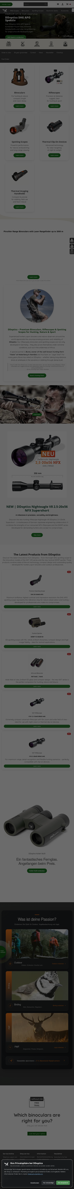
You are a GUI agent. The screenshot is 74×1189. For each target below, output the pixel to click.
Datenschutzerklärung (35, 1174)
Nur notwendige (48, 1183)
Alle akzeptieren (63, 1183)
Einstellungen (35, 1183)
